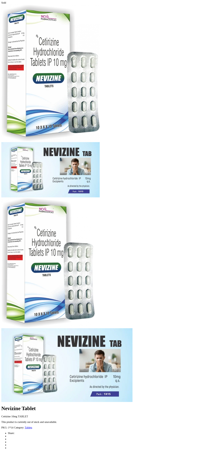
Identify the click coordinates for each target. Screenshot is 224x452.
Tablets (28, 427)
